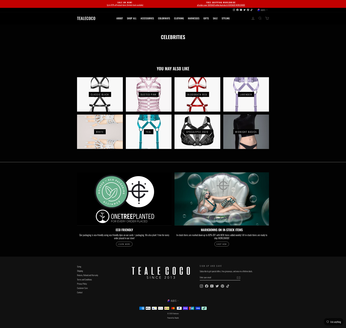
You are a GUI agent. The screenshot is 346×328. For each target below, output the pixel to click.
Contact (79, 292)
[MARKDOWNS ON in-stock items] (221, 198)
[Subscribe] (238, 277)
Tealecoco (86, 18)
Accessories (147, 18)
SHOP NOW (222, 244)
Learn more (124, 244)
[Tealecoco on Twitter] (217, 286)
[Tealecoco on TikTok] (227, 286)
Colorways (164, 18)
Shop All (132, 18)
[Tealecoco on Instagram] (201, 286)
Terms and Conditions (84, 279)
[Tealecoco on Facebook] (206, 286)
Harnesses (193, 18)
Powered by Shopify (173, 318)
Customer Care (82, 287)
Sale (215, 18)
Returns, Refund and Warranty (87, 275)
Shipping (80, 270)
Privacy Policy (82, 283)
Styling (226, 18)
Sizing (79, 266)
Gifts (206, 18)
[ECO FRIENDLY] (124, 198)
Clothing (179, 18)
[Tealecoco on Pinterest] (222, 286)
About (119, 18)
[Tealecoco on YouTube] (212, 286)
